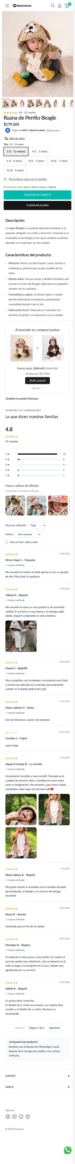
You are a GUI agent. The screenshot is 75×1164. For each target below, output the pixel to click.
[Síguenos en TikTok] (27, 1116)
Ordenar (9, 534)
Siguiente (54, 1027)
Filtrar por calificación (15, 525)
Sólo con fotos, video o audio (24, 542)
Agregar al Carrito (37, 194)
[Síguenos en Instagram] (14, 1116)
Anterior (20, 1027)
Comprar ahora (37, 205)
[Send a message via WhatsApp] (67, 1150)
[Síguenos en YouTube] (21, 1116)
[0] (67, 6)
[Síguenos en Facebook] (7, 1116)
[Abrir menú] (7, 5)
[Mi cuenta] (59, 6)
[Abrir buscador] (53, 6)
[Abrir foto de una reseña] (15, 505)
